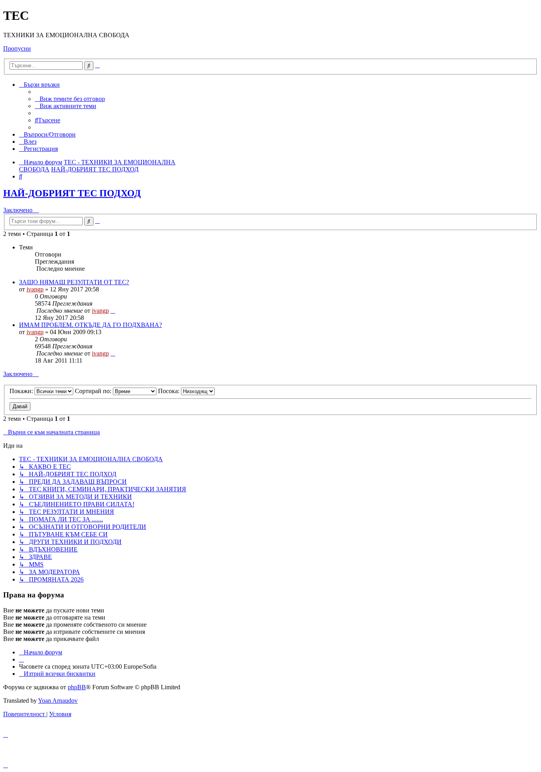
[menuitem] (70, 98)
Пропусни (17, 48)
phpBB (77, 687)
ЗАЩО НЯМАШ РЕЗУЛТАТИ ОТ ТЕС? (74, 282)
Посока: (169, 391)
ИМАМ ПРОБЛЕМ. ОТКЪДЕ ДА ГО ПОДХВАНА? (90, 324)
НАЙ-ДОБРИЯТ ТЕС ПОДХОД (72, 193)
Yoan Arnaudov (58, 700)
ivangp (35, 289)
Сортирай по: (94, 391)
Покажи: (22, 391)
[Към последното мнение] (112, 310)
